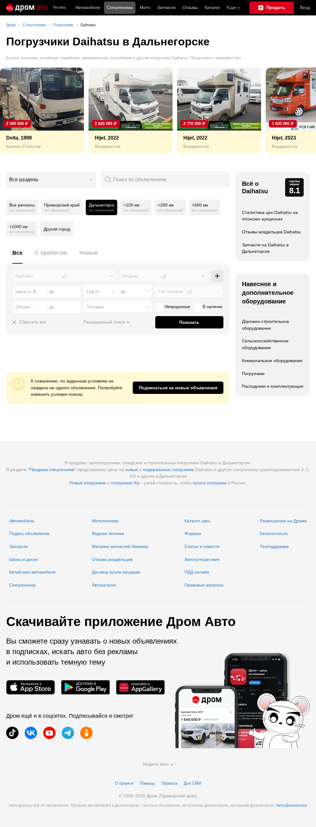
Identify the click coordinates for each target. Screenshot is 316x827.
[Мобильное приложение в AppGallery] (140, 687)
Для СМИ (192, 783)
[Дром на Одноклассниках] (86, 733)
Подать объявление (29, 533)
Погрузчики (253, 373)
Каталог (212, 7)
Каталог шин (197, 520)
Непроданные (177, 306)
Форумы (193, 533)
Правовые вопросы (204, 585)
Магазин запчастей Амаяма (120, 546)
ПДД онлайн (197, 572)
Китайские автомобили (32, 572)
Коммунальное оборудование (272, 360)
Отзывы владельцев (112, 559)
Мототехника (105, 520)
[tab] (17, 256)
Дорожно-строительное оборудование (265, 325)
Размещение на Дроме (283, 520)
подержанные (157, 469)
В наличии (212, 306)
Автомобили (87, 7)
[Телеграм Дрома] (68, 733)
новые (131, 469)
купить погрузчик (210, 482)
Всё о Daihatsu (255, 187)
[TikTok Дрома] (12, 733)
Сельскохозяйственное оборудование (265, 344)
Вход (305, 7)
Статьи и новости (202, 546)
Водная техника (108, 533)
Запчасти (166, 7)
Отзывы (190, 7)
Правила (169, 783)
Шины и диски (23, 559)
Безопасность (274, 533)
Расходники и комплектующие (272, 386)
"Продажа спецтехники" (52, 469)
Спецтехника (22, 585)
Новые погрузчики (87, 482)
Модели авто (156, 764)
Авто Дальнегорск (291, 805)
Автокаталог (104, 585)
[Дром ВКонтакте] (31, 733)
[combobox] (51, 179)
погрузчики (183, 469)
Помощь (147, 783)
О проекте (124, 783)
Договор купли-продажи (116, 572)
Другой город (57, 229)
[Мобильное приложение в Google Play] (85, 687)
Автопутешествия (202, 559)
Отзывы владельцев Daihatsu (271, 231)
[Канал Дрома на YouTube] (49, 733)
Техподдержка (274, 546)
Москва (59, 8)
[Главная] (26, 7)
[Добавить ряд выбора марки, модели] (217, 276)
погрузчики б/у (125, 482)
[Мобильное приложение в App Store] (30, 687)
